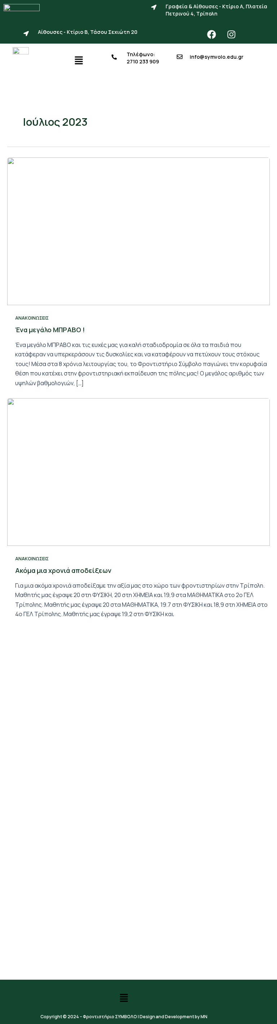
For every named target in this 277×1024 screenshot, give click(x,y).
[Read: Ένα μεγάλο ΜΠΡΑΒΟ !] (138, 230)
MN (204, 1017)
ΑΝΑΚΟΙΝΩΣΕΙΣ (32, 318)
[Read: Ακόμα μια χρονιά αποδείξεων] (138, 471)
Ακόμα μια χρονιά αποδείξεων (63, 570)
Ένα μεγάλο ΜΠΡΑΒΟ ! (50, 329)
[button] (78, 60)
